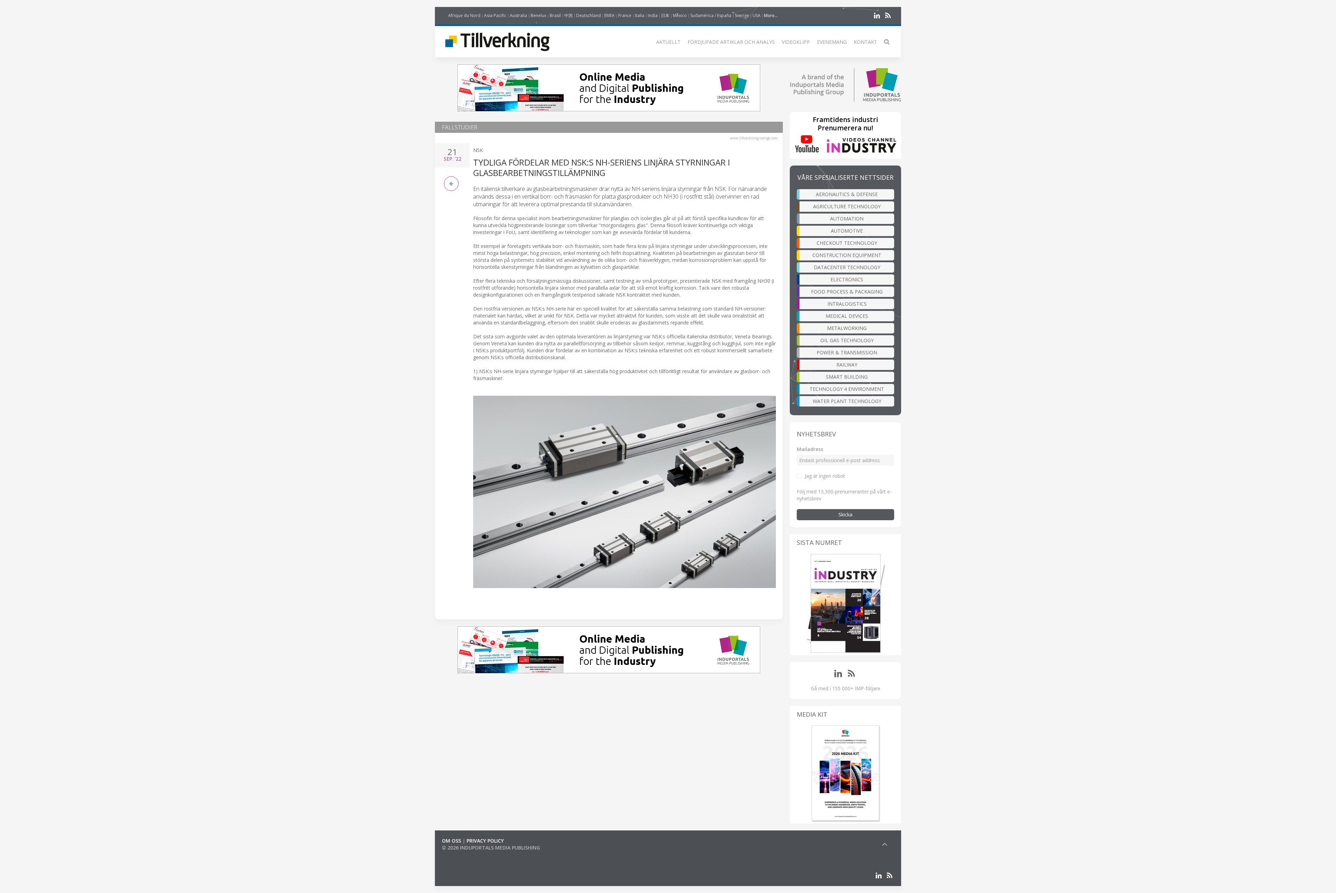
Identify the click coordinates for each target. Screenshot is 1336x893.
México (680, 15)
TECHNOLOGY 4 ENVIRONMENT (847, 389)
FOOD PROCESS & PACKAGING (847, 291)
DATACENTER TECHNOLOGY (847, 267)
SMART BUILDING (847, 376)
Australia (518, 15)
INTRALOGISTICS (847, 303)
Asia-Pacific (495, 15)
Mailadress (810, 449)
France (624, 15)
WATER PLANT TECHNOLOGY (847, 401)
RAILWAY (846, 364)
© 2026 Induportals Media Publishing (491, 847)
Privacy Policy (485, 840)
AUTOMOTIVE (847, 230)
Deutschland (588, 15)
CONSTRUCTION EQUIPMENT (846, 255)
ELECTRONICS (846, 279)
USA (757, 15)
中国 (568, 15)
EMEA (609, 15)
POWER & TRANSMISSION (847, 352)
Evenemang (832, 42)
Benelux (538, 15)
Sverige (742, 15)
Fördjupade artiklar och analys (731, 42)
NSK (478, 150)
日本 (665, 15)
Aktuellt (668, 42)
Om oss (451, 840)
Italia (639, 15)
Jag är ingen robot (825, 476)
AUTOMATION (847, 218)
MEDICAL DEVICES (847, 316)
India (653, 15)
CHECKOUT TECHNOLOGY (847, 243)
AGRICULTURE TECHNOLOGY (847, 206)
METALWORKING (847, 328)
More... (771, 15)
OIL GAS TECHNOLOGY (847, 340)
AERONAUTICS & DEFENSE (847, 194)
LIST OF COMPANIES (465, 854)
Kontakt (865, 42)
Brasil (555, 15)
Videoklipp (796, 42)
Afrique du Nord (464, 15)
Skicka (845, 514)
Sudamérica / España (710, 15)
